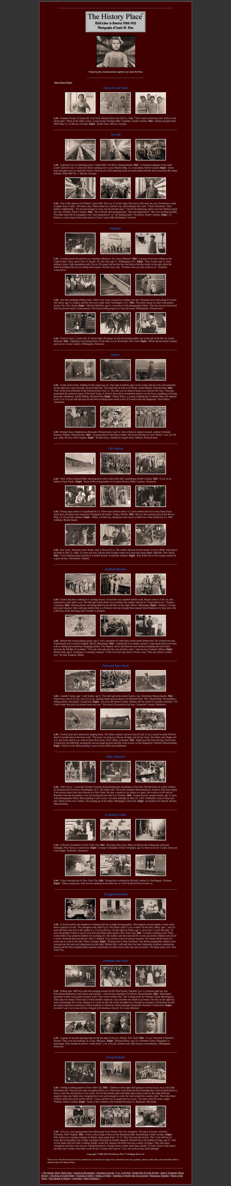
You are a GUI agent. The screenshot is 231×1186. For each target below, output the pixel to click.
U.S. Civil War (123, 1173)
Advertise (77, 1178)
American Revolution (84, 1173)
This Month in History (60, 1178)
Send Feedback (91, 1178)
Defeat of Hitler (103, 1175)
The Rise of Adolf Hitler (62, 1175)
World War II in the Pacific (145, 1173)
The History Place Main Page (57, 1173)
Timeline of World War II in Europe (130, 1175)
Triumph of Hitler (85, 1175)
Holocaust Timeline (159, 1175)
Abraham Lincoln (105, 1173)
